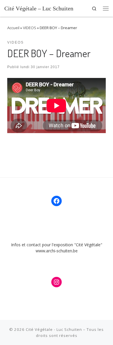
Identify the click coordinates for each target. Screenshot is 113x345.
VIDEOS (29, 27)
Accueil (13, 27)
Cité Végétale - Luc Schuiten (54, 329)
